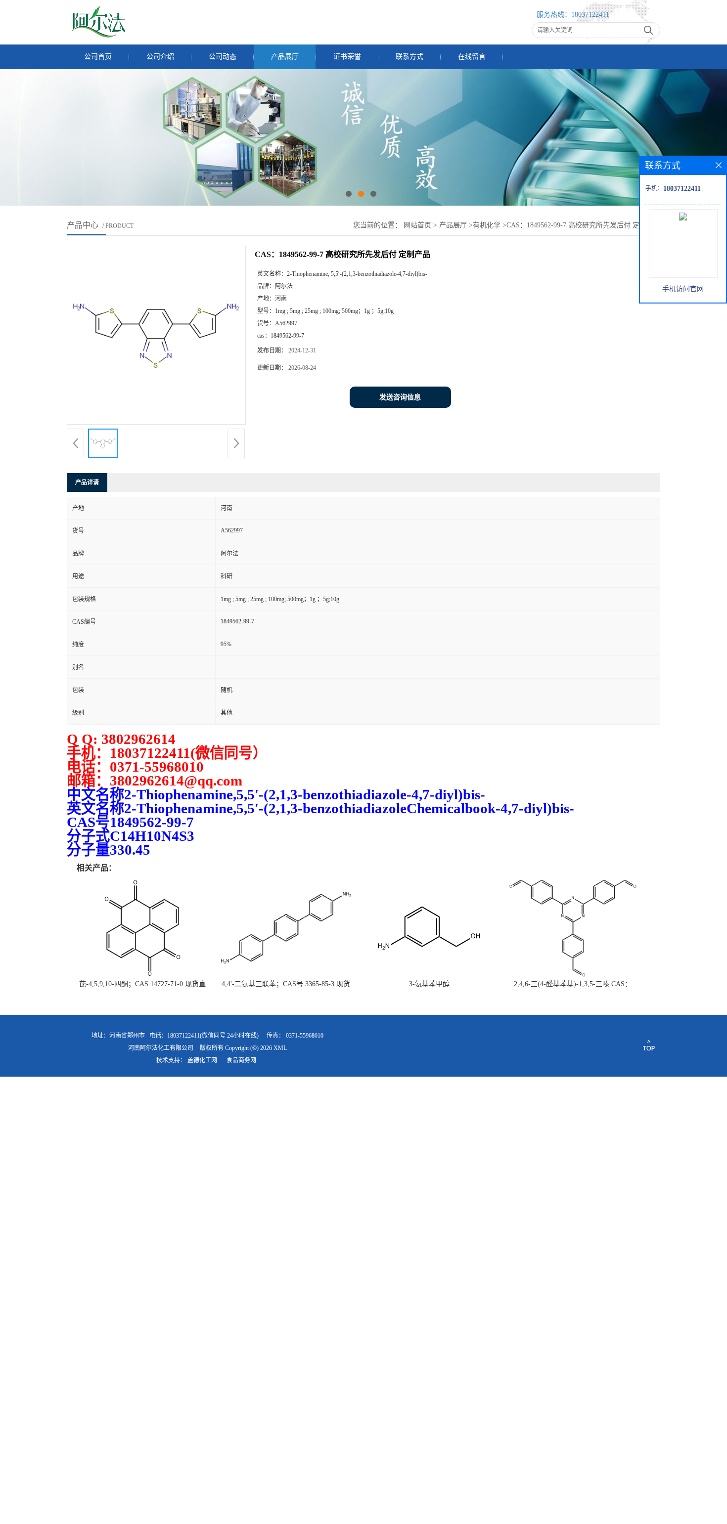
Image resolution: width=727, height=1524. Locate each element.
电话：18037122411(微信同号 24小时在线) (204, 1035)
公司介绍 (160, 56)
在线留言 (472, 56)
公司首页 (98, 56)
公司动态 (222, 56)
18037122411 (590, 14)
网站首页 (417, 225)
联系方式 (409, 56)
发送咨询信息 (400, 397)
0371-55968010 (304, 1035)
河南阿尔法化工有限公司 (160, 1048)
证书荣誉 (347, 56)
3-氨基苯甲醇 (429, 984)
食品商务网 (241, 1060)
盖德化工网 (202, 1060)
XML (280, 1048)
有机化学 (486, 225)
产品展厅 (285, 56)
